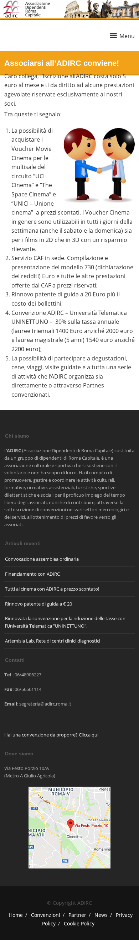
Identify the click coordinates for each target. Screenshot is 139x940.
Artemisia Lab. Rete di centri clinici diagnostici (52, 641)
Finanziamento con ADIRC (32, 574)
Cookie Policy (79, 923)
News (101, 915)
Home (16, 915)
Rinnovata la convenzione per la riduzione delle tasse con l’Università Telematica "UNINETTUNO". (65, 622)
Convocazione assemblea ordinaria (42, 559)
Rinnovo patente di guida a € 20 (38, 604)
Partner (77, 915)
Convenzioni (45, 915)
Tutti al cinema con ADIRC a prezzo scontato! (52, 589)
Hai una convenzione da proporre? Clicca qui (51, 735)
